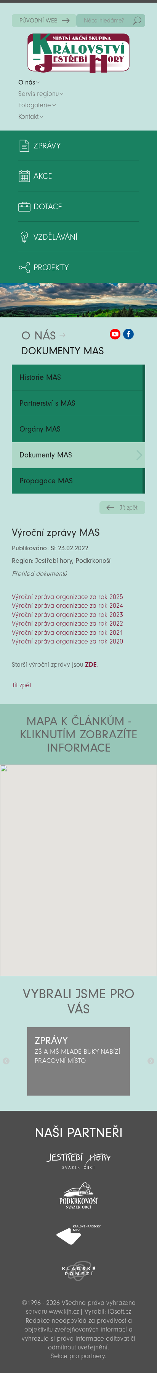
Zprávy (47, 146)
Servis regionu (38, 94)
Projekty (51, 267)
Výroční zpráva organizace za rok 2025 (67, 597)
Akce (43, 176)
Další (151, 1061)
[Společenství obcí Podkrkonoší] (78, 1193)
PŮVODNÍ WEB (38, 20)
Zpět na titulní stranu (78, 53)
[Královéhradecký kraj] (78, 1230)
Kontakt (28, 117)
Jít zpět (129, 507)
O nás (26, 82)
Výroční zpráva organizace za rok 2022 (67, 624)
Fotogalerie (34, 105)
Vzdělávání (55, 237)
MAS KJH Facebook (128, 334)
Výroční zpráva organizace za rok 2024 (67, 606)
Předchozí (6, 1061)
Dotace (48, 207)
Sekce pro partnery (78, 1356)
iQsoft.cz (119, 1312)
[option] (78, 1061)
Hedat (137, 20)
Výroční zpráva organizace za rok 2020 (67, 641)
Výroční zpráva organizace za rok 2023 (67, 615)
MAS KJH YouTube (115, 334)
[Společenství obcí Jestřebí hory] (78, 1156)
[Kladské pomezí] (78, 1267)
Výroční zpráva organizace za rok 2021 (67, 633)
